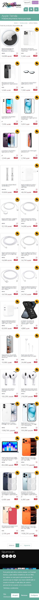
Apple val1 (24, 427)
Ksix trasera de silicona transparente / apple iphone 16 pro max (29, 50)
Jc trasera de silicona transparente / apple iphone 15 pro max (29, 118)
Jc (2, 121)
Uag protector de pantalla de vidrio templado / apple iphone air (9, 356)
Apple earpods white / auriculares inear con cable (28, 355)
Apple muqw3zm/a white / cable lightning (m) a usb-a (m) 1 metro (9, 288)
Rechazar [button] (24, 595)
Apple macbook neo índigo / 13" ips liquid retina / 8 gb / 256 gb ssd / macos (10, 459)
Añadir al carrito (10, 60)
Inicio (16, 23)
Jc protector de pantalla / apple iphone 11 (9, 117)
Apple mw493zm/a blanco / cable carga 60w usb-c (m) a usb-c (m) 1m (29, 254)
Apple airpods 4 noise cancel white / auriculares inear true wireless (29, 390)
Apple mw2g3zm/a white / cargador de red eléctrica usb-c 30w (28, 186)
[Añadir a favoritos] (17, 53)
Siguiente (27, 545)
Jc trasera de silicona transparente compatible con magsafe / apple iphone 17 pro (29, 493)
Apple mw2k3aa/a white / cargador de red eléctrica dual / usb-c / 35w (9, 322)
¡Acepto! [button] (15, 595)
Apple (3, 53)
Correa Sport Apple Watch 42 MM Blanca (9, 185)
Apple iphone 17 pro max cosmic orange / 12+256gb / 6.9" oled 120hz (28, 459)
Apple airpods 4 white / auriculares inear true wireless (8, 390)
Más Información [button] (7, 595)
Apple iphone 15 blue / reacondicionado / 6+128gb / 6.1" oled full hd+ (29, 424)
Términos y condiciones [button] (10, 588)
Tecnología (23, 23)
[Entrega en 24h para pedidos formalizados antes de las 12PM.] (17, 29)
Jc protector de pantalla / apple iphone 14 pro (9, 151)
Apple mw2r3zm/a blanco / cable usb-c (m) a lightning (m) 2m (9, 254)
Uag (22, 87)
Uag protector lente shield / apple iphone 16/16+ (28, 83)
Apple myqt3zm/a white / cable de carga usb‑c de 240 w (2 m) (28, 220)
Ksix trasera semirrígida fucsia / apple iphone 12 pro (10, 526)
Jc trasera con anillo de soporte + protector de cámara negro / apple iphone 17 (27, 322)
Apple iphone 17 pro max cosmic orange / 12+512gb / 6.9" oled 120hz (28, 527)
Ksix (22, 53)
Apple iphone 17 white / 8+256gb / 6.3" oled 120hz (9, 423)
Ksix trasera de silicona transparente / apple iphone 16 (9, 84)
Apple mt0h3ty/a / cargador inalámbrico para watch (9, 219)
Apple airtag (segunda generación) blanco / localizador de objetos (8, 50)
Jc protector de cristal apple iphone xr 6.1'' (29, 151)
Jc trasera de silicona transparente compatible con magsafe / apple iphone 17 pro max (9, 493)
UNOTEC (4, 189)
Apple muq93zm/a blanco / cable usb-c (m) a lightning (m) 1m (29, 288)
